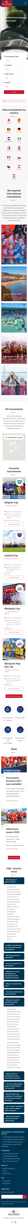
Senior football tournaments (10, 1161)
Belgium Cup (11, 502)
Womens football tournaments (11, 1158)
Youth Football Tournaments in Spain (14, 283)
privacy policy (20, 1201)
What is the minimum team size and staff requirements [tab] (12, 1118)
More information (14, 524)
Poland (19, 160)
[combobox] (14, 60)
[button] (16, 448)
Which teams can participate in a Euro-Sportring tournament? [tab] (12, 1076)
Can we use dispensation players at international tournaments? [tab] (14, 1086)
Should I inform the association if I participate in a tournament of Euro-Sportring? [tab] (13, 1097)
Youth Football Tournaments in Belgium (14, 349)
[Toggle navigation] (25, 3)
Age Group (9, 74)
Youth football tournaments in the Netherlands (11, 1145)
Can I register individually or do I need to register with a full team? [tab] (14, 1108)
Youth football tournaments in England (13, 1137)
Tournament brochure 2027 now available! (14, 780)
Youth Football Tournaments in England (14, 244)
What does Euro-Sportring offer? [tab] (11, 881)
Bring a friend (6, 1173)
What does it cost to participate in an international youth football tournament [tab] (12, 975)
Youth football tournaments (10, 1153)
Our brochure (6, 1181)
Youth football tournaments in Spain (13, 1142)
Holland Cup (11, 555)
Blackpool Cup (12, 608)
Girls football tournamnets (10, 1156)
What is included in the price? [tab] (13, 985)
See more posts (14, 857)
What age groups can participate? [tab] (12, 956)
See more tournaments (14, 696)
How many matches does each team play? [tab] (14, 993)
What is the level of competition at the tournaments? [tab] (12, 1002)
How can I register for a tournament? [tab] (13, 964)
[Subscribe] (25, 1197)
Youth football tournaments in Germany (14, 1139)
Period (8, 82)
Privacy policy (6, 1183)
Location (9, 65)
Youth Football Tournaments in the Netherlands (14, 317)
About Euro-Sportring (9, 1168)
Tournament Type (12, 56)
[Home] (6, 3)
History (5, 1171)
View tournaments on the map (15, 101)
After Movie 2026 (14, 380)
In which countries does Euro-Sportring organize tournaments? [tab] (13, 947)
